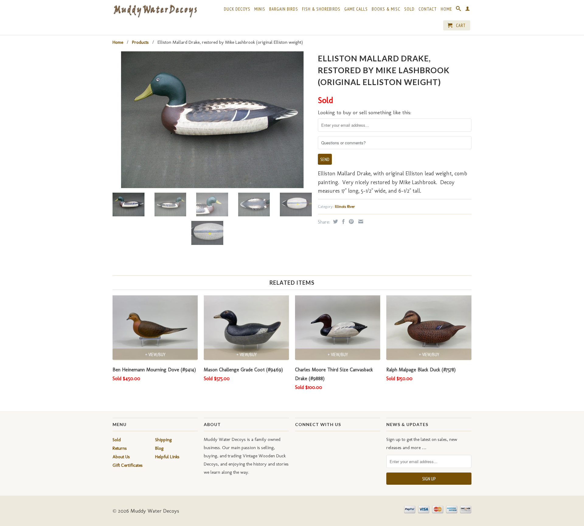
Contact (428, 9)
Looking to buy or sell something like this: (364, 112)
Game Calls (356, 9)
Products (140, 42)
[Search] (458, 9)
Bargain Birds (283, 9)
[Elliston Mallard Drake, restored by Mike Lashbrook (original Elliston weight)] (212, 119)
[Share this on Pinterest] (350, 221)
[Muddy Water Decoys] (155, 11)
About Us (121, 456)
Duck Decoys (237, 9)
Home (446, 9)
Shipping (163, 439)
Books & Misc (386, 9)
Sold (409, 9)
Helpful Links (167, 456)
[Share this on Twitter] (335, 221)
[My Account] (467, 9)
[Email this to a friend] (360, 221)
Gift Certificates (128, 465)
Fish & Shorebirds (321, 9)
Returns (120, 448)
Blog (159, 448)
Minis (259, 9)
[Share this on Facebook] (342, 221)
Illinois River (345, 206)
